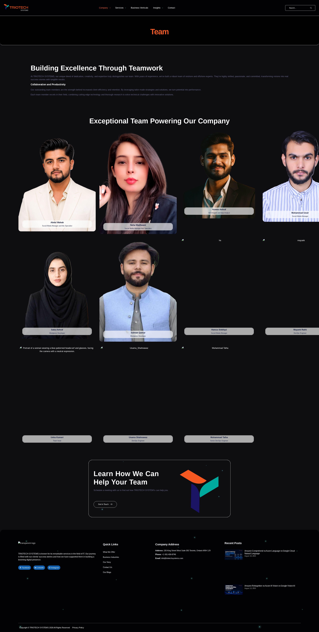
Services (119, 8)
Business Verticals (139, 8)
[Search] (311, 8)
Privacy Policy (78, 628)
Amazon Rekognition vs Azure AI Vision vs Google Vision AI (269, 586)
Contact (171, 8)
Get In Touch (103, 504)
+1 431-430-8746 (165, 554)
